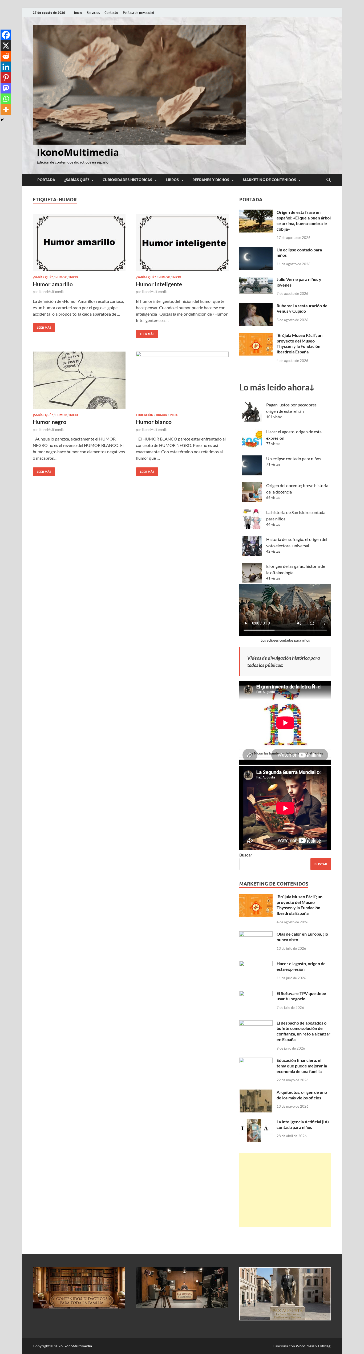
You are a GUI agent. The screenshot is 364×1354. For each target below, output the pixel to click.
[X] (6, 45)
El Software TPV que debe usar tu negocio (301, 996)
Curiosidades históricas (127, 180)
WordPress (305, 1346)
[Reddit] (6, 56)
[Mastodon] (6, 88)
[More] (6, 109)
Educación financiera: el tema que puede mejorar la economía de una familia (302, 1066)
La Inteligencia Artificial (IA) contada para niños (303, 1124)
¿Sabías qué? (76, 180)
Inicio (78, 13)
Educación (144, 415)
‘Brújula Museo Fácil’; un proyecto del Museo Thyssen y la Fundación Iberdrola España (299, 343)
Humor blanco (154, 421)
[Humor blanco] (182, 380)
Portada (46, 180)
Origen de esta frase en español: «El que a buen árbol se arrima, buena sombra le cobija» (304, 220)
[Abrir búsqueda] (329, 180)
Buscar (245, 854)
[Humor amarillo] (79, 242)
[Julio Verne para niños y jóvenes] (256, 279)
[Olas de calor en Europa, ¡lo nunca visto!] (256, 934)
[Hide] (2, 120)
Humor (61, 277)
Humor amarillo (53, 284)
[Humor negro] (79, 380)
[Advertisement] (285, 1190)
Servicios (93, 13)
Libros (172, 180)
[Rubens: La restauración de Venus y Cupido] (256, 306)
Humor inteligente (159, 284)
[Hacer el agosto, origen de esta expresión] (256, 963)
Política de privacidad (138, 13)
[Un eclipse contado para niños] (256, 250)
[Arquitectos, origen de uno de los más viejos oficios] (256, 1092)
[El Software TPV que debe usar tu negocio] (256, 993)
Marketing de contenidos (269, 180)
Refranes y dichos (210, 180)
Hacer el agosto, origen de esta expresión (301, 966)
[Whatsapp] (6, 98)
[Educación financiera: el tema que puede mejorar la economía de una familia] (256, 1060)
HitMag (324, 1346)
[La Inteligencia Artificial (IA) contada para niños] (256, 1122)
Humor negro (49, 421)
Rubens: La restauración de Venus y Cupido (302, 308)
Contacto (111, 13)
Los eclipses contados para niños (285, 640)
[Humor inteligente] (182, 242)
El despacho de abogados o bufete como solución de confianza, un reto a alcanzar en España (303, 1031)
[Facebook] (6, 35)
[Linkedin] (6, 67)
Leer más (42, 326)
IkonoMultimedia (78, 152)
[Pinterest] (6, 77)
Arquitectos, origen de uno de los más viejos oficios (302, 1095)
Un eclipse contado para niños (293, 458)
